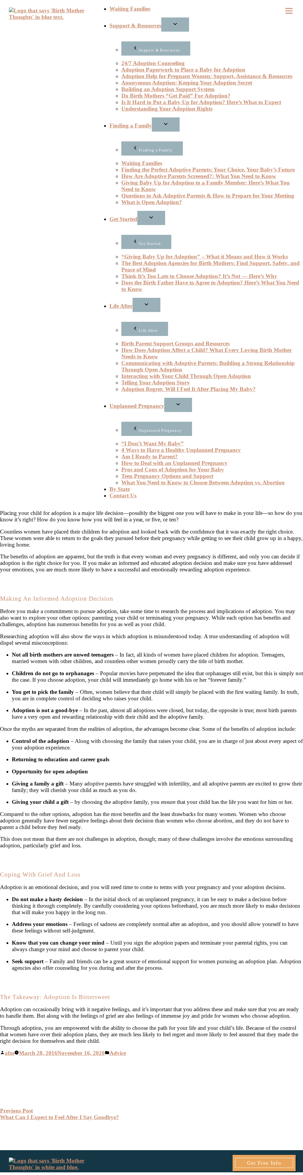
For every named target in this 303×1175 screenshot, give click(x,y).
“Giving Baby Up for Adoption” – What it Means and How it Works (204, 256)
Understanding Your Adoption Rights (166, 109)
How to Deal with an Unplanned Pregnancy (174, 463)
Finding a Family (130, 125)
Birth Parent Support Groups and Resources (175, 343)
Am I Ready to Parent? (149, 456)
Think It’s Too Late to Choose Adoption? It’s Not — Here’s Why (199, 276)
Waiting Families (129, 9)
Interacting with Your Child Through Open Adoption (186, 376)
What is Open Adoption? (151, 202)
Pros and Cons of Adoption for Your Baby (172, 469)
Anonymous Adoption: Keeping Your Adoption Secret (186, 83)
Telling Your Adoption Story (155, 382)
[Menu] (289, 10)
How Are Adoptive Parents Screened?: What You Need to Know (198, 176)
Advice (117, 1053)
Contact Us (122, 495)
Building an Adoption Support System (168, 89)
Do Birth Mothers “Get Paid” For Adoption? (176, 96)
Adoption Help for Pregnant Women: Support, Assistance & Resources (206, 76)
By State (119, 489)
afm (9, 1053)
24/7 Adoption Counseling (153, 63)
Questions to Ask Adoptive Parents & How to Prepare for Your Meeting (207, 196)
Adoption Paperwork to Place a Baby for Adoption (183, 70)
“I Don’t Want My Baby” (152, 443)
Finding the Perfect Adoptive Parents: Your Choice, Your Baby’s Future (208, 170)
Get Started (123, 219)
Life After (121, 306)
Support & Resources (135, 25)
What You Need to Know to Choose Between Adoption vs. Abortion (203, 482)
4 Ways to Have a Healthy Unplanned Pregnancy (181, 450)
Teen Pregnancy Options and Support (167, 476)
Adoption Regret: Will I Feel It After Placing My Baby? (188, 389)
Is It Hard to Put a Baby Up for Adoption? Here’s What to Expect (201, 102)
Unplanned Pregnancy (136, 406)
